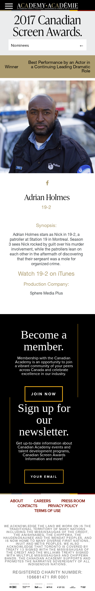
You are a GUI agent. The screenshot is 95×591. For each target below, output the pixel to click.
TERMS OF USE (47, 511)
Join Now (43, 394)
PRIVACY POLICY (63, 506)
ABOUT (16, 501)
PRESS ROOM (73, 501)
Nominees (20, 45)
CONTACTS (27, 506)
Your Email (44, 476)
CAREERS (42, 501)
